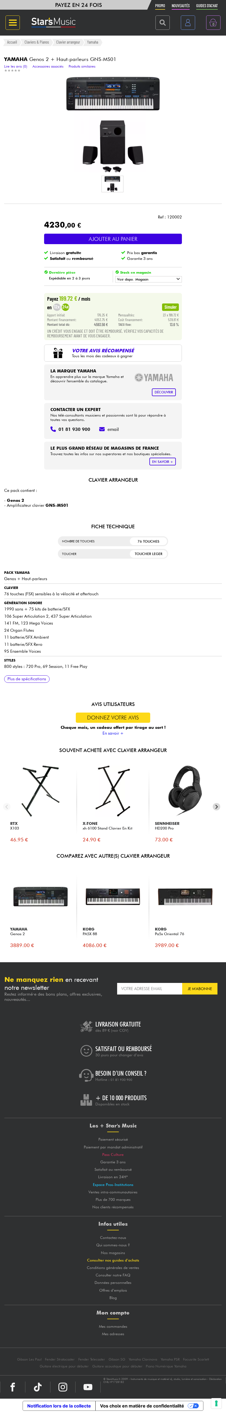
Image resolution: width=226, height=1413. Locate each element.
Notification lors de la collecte (59, 1406)
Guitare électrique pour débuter (64, 1366)
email (113, 429)
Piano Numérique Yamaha (166, 1366)
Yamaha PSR (170, 1359)
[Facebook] (12, 1387)
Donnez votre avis (113, 717)
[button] (112, 184)
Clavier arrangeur (68, 42)
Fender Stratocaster (60, 1359)
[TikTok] (37, 1387)
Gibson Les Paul (29, 1359)
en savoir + (162, 462)
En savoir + (113, 733)
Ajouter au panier (113, 239)
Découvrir (164, 392)
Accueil (12, 42)
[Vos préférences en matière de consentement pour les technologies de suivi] (216, 1403)
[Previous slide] (6, 807)
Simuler (171, 307)
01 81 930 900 (121, 1080)
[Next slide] (216, 807)
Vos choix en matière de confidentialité (142, 1406)
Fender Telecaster (91, 1359)
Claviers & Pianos (37, 42)
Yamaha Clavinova (143, 1359)
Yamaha (92, 42)
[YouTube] (88, 1387)
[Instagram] (62, 1387)
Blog (113, 1297)
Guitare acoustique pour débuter (117, 1366)
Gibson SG (117, 1359)
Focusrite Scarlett (196, 1359)
